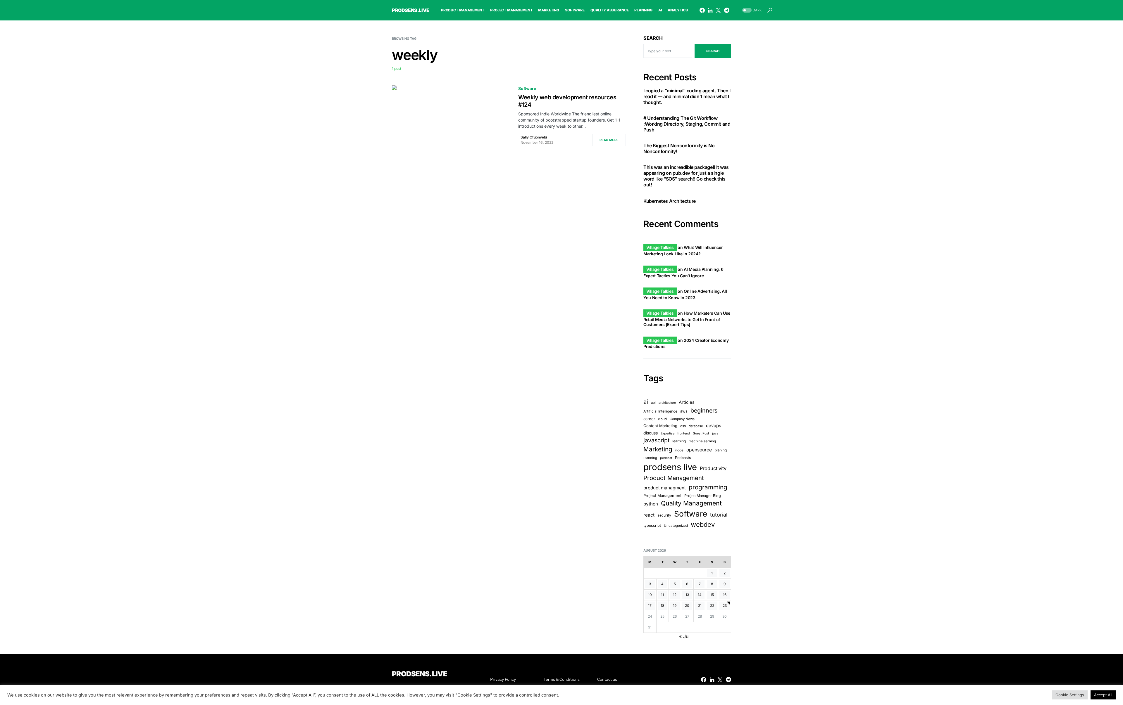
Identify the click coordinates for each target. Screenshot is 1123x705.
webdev (703, 524)
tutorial (718, 515)
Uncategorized (676, 526)
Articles (687, 402)
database (696, 426)
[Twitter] (718, 10)
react (648, 515)
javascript (656, 440)
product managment (664, 488)
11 (662, 595)
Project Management (662, 495)
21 (700, 605)
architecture (667, 403)
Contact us (607, 680)
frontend (683, 433)
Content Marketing (660, 425)
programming (708, 487)
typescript (652, 525)
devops (713, 425)
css (683, 426)
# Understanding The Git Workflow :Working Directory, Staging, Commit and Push (686, 124)
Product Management (673, 477)
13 (687, 595)
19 (674, 605)
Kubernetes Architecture (669, 201)
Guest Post (701, 433)
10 (650, 595)
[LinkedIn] (710, 10)
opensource (699, 450)
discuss (650, 432)
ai (645, 401)
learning (679, 441)
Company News (682, 419)
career (649, 419)
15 (712, 595)
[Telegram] (726, 10)
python (650, 504)
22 (712, 605)
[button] (751, 10)
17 (650, 605)
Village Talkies (660, 247)
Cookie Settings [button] (1069, 694)
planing (721, 450)
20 (687, 605)
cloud (662, 419)
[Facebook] (702, 10)
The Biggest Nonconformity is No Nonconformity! (679, 148)
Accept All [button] (1103, 694)
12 (674, 595)
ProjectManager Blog (702, 495)
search (712, 51)
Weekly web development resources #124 (567, 101)
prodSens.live (410, 10)
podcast (666, 458)
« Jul (684, 636)
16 (724, 595)
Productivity (713, 468)
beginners (703, 410)
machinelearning (702, 441)
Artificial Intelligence (660, 411)
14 (700, 595)
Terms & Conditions (562, 680)
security (664, 515)
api (653, 403)
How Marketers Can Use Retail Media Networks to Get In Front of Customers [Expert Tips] (686, 319)
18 (662, 605)
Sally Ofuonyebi (534, 137)
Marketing (657, 449)
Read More (609, 140)
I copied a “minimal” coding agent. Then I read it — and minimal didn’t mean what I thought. (687, 96)
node (679, 450)
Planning (650, 458)
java (715, 433)
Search (653, 38)
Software (527, 88)
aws (684, 411)
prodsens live (670, 467)
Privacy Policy (503, 680)
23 (725, 605)
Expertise (667, 433)
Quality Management (691, 503)
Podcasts (683, 457)
